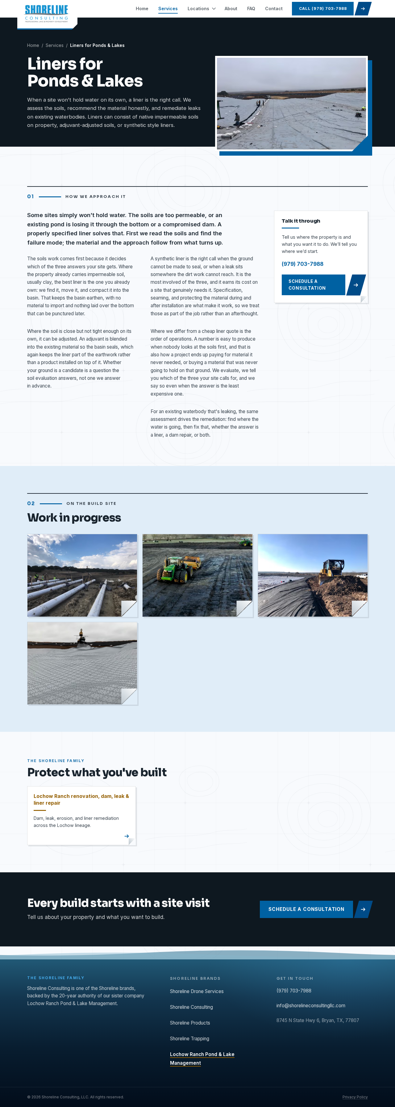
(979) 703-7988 (302, 264)
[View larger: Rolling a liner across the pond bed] (82, 575)
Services (55, 45)
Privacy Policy (355, 1097)
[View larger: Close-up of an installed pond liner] (82, 663)
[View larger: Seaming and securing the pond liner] (313, 575)
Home (33, 45)
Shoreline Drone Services (197, 991)
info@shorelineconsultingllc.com (310, 1005)
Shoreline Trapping (189, 1039)
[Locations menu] (214, 8)
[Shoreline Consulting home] (47, 15)
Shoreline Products (190, 1023)
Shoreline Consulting (191, 1007)
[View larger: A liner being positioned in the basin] (197, 575)
